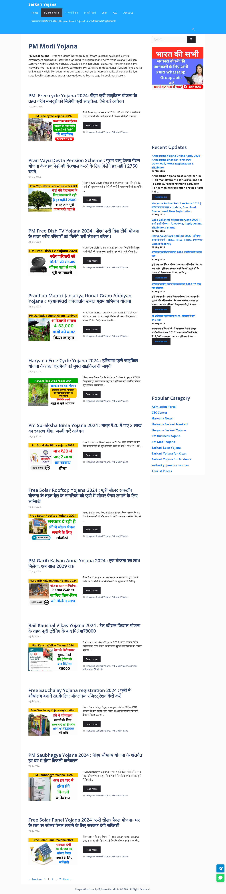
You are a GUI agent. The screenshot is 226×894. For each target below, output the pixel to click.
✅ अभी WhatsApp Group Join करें (113, 64)
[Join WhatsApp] (220, 878)
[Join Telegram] (220, 868)
